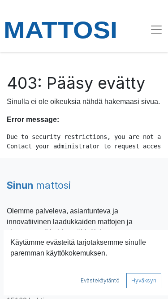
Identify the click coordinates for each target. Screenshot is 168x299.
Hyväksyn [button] (143, 280)
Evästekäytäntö (100, 280)
